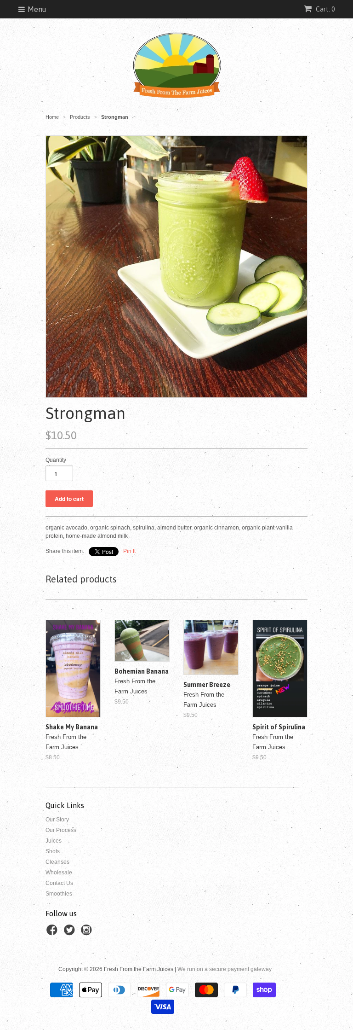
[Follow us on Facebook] (53, 933)
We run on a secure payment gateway (224, 969)
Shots (53, 851)
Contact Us (59, 883)
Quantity (56, 460)
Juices (54, 841)
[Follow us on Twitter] (71, 933)
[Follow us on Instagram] (88, 933)
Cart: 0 (324, 9)
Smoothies (59, 893)
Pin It (129, 551)
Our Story (57, 819)
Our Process (61, 830)
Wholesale (59, 872)
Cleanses (57, 862)
